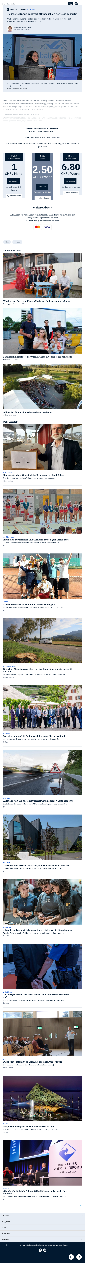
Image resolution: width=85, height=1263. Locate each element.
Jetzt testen (13, 181)
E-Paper (5, 1239)
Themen (5, 1216)
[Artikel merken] (71, 1257)
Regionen (6, 1222)
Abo (70, 4)
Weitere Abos (41, 207)
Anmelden (55, 137)
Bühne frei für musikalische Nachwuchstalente (27, 412)
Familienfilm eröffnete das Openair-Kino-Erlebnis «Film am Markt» (38, 356)
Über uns (6, 1233)
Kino (7, 242)
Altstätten (22, 9)
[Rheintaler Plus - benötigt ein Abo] (8, 9)
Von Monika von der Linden (22, 27)
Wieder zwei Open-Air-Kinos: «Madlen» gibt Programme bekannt (37, 301)
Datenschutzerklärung (60, 1245)
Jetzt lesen (42, 187)
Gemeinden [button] (11, 4)
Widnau (5, 415)
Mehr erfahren (15, 196)
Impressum (48, 1245)
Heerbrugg (13, 9)
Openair (17, 242)
